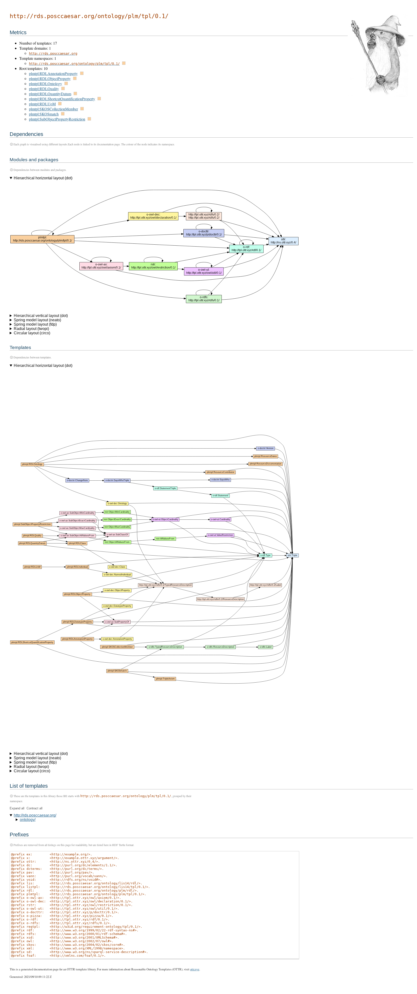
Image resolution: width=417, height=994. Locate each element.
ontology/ (27, 820)
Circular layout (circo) (32, 333)
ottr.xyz (194, 969)
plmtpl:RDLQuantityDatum (50, 93)
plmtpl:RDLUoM (42, 103)
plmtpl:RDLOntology (45, 83)
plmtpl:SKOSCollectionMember (53, 108)
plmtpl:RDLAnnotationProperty (53, 73)
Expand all (17, 808)
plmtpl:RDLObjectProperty (50, 78)
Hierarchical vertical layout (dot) (41, 316)
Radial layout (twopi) (31, 329)
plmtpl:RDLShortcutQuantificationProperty (62, 98)
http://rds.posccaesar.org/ (35, 815)
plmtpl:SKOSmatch (44, 113)
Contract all (34, 808)
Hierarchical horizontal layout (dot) (43, 178)
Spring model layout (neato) (37, 320)
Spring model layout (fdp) (35, 324)
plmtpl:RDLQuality (44, 88)
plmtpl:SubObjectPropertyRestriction (57, 118)
